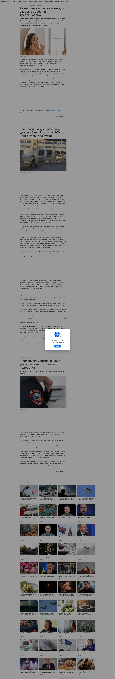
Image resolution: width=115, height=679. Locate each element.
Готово (57, 346)
